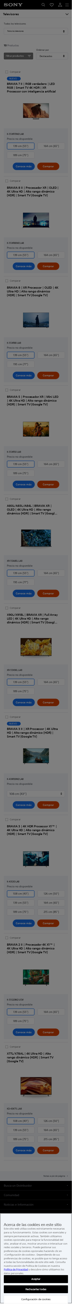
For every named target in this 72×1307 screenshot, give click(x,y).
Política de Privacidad (16, 1269)
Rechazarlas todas (35, 1289)
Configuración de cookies (36, 1299)
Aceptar (36, 1279)
